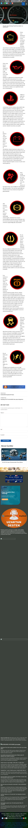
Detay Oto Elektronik (5, 737)
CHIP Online (17, 744)
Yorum (2, 412)
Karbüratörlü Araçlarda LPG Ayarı (7, 394)
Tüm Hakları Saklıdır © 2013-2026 (14, 816)
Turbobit (6, 825)
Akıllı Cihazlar (7, 815)
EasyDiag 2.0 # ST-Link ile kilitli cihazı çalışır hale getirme (12, 399)
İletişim (22, 815)
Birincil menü (26, 3)
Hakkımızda (17, 815)
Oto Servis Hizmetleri (15, 813)
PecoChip (18, 824)
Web (21, 813)
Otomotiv (12, 815)
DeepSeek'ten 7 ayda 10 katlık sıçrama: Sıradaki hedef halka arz (13, 770)
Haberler (8, 813)
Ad (2, 429)
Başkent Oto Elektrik (10, 824)
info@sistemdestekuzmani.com (14, 818)
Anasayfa (3, 813)
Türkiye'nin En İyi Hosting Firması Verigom (14, 827)
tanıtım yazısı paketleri (6, 822)
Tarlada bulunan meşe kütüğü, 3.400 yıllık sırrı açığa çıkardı (12, 762)
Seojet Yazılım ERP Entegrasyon (20, 825)
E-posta (3, 434)
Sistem (24, 813)
